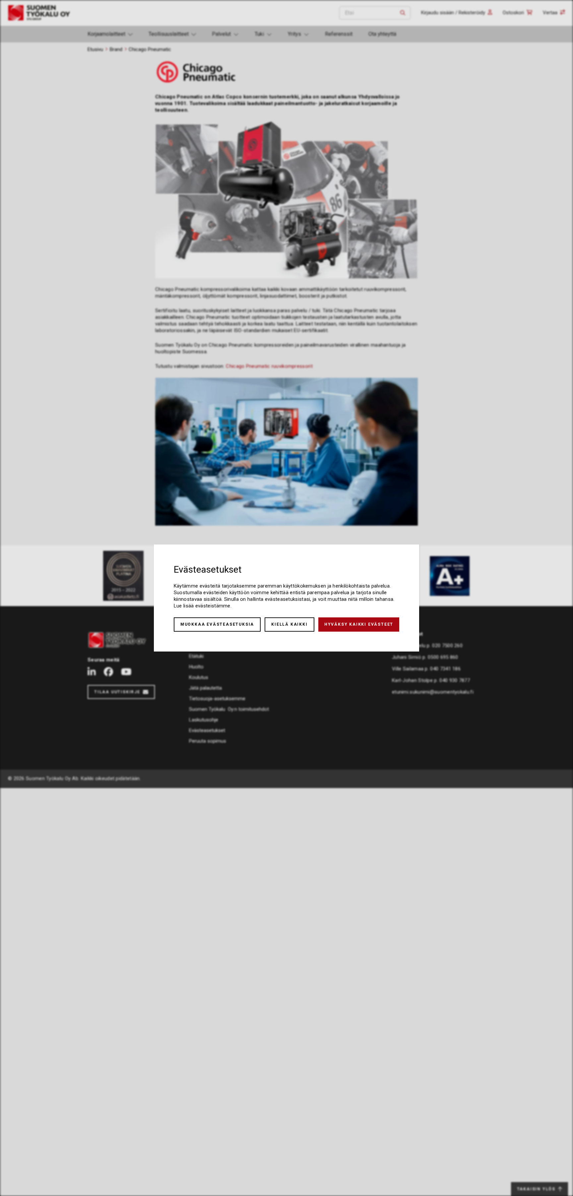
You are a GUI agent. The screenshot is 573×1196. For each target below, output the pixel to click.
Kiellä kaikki (289, 624)
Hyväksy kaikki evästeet (358, 624)
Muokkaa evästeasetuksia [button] (217, 624)
